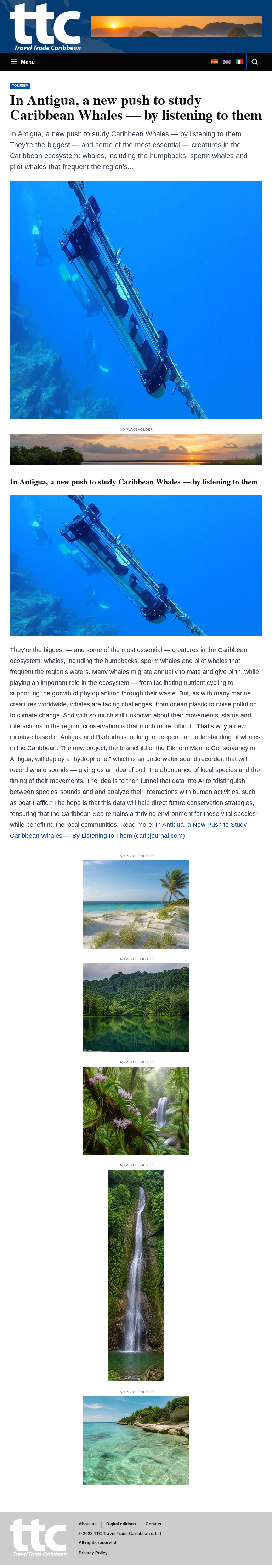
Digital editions (121, 1524)
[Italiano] (239, 62)
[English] (227, 62)
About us (88, 1524)
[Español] (214, 62)
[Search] (254, 62)
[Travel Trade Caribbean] (47, 26)
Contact (154, 1524)
